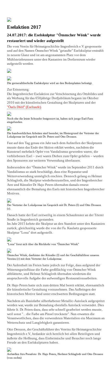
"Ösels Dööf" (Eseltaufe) (24, 107)
